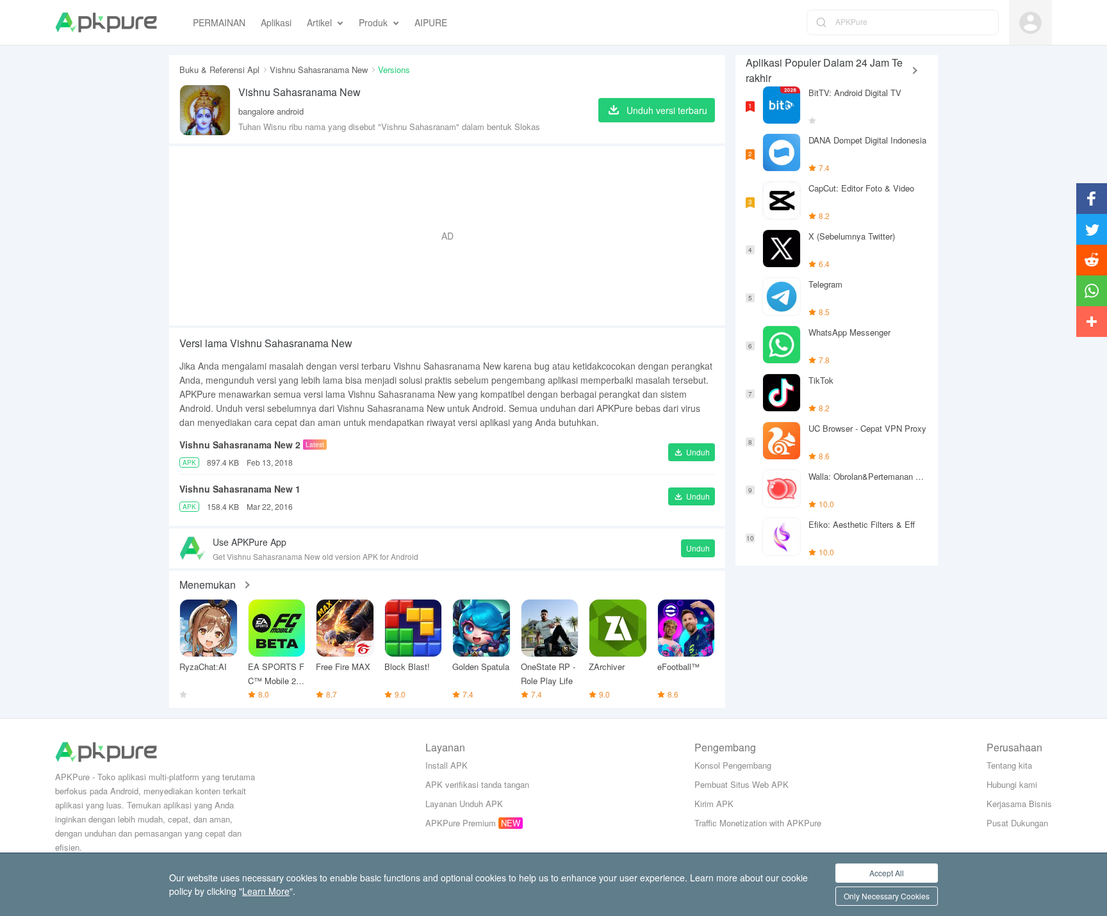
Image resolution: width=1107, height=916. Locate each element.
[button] (691, 452)
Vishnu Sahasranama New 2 (239, 444)
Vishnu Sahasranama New (319, 69)
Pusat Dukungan (1017, 823)
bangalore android (271, 111)
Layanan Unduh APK (464, 803)
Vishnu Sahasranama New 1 (239, 488)
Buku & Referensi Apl (219, 69)
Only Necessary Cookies (887, 895)
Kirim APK (714, 803)
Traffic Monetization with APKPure (757, 823)
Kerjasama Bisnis (1019, 803)
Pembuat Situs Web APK (741, 784)
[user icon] (1030, 23)
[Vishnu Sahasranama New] (205, 110)
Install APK (446, 765)
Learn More (266, 891)
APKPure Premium (460, 823)
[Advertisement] (447, 235)
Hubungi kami (1012, 784)
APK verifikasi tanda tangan (477, 784)
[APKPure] (106, 22)
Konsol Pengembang (732, 765)
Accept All (886, 872)
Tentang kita (1009, 765)
